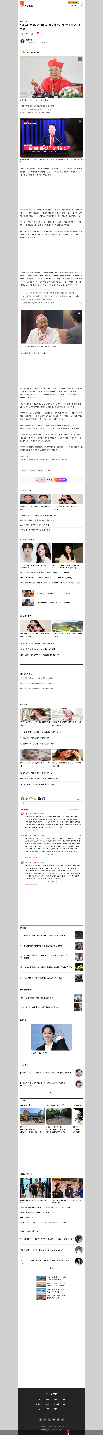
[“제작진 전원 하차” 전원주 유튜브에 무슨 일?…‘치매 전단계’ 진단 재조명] (79, 1239)
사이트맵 (59, 1426)
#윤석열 (49, 470)
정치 (39, 1399)
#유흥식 (24, 470)
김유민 (27, 40)
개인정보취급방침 (51, 1426)
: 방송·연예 (26, 1174)
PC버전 (65, 1426)
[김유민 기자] (22, 41)
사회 (47, 1399)
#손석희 (40, 470)
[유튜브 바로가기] (49, 1419)
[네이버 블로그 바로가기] (62, 1419)
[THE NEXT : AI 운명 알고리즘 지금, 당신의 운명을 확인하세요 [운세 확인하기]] (51, 480)
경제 (55, 1399)
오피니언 (23, 1065)
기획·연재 (23, 1100)
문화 (21, 21)
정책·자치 (39, 1404)
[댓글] (37, 34)
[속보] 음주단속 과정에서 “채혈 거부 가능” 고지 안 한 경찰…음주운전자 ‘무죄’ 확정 (48, 293)
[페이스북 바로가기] (40, 1419)
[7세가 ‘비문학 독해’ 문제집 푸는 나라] (79, 1084)
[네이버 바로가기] (58, 1419)
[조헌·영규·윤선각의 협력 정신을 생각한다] (79, 1073)
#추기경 (32, 470)
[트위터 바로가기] (45, 1419)
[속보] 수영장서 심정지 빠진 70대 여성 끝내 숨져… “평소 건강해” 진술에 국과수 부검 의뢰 (51, 296)
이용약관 (43, 1426)
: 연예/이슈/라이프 (28, 1231)
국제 (64, 1399)
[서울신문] (26, 4)
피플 (39, 1409)
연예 (55, 1409)
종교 (25, 21)
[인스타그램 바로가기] (53, 1419)
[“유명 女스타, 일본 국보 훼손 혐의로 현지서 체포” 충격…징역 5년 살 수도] (79, 1262)
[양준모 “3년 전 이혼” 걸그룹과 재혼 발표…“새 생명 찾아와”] (79, 1250)
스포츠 (47, 1409)
